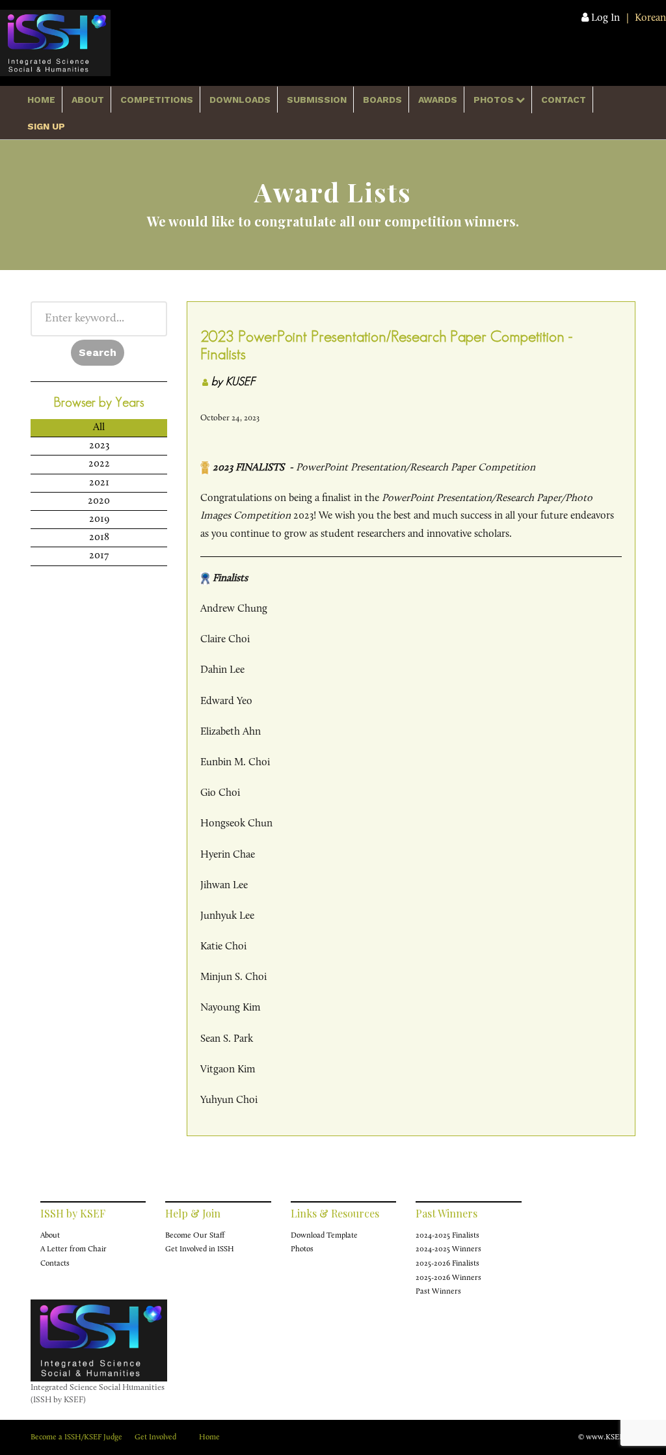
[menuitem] (41, 100)
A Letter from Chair (73, 1249)
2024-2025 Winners (448, 1249)
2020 (99, 501)
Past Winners (438, 1292)
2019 (99, 519)
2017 (99, 556)
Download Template (324, 1236)
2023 (99, 446)
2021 (99, 483)
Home (209, 1437)
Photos (302, 1249)
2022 (99, 464)
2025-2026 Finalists (447, 1264)
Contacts (55, 1264)
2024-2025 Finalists (447, 1236)
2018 (99, 537)
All (99, 427)
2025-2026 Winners (448, 1278)
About (50, 1236)
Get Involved (155, 1437)
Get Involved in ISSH (199, 1249)
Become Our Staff (194, 1236)
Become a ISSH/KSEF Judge (76, 1437)
